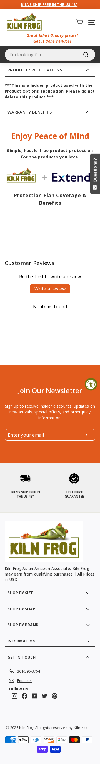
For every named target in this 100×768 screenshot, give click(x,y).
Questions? (95, 171)
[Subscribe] (85, 434)
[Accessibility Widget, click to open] (91, 384)
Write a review (50, 289)
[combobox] (50, 55)
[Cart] (79, 22)
